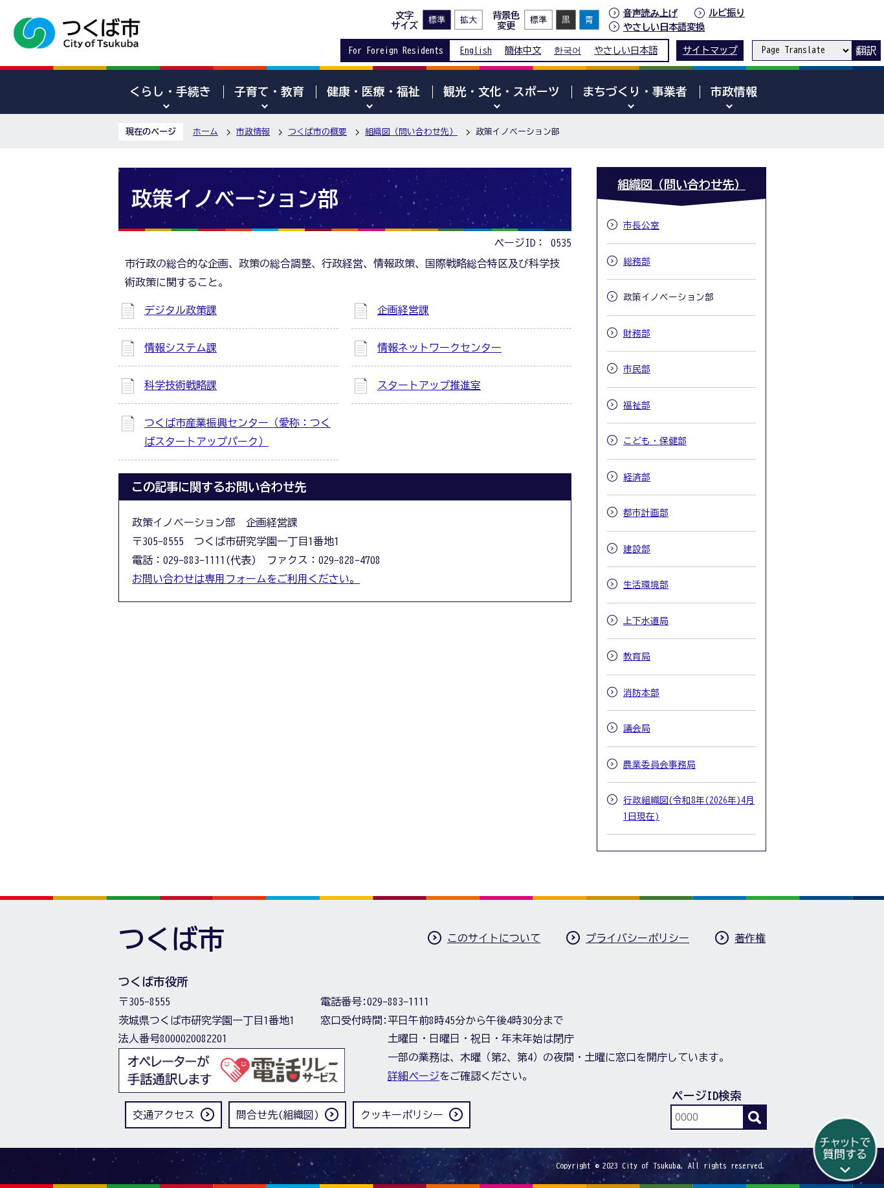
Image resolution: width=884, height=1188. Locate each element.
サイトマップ (710, 50)
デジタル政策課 (180, 310)
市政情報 (253, 132)
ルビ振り (727, 12)
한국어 (567, 50)
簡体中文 (523, 50)
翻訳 (866, 50)
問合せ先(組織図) (277, 1115)
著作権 (750, 938)
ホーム (205, 132)
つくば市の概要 (317, 132)
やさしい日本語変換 (664, 27)
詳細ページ (413, 1076)
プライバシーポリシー (637, 938)
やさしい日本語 (625, 50)
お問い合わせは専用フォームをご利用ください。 (246, 579)
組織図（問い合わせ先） (411, 132)
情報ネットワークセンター (439, 347)
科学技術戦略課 (180, 385)
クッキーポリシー (401, 1115)
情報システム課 (180, 347)
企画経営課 (403, 310)
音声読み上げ (650, 13)
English (476, 50)
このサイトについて (493, 938)
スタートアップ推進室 (429, 385)
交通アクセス (164, 1115)
